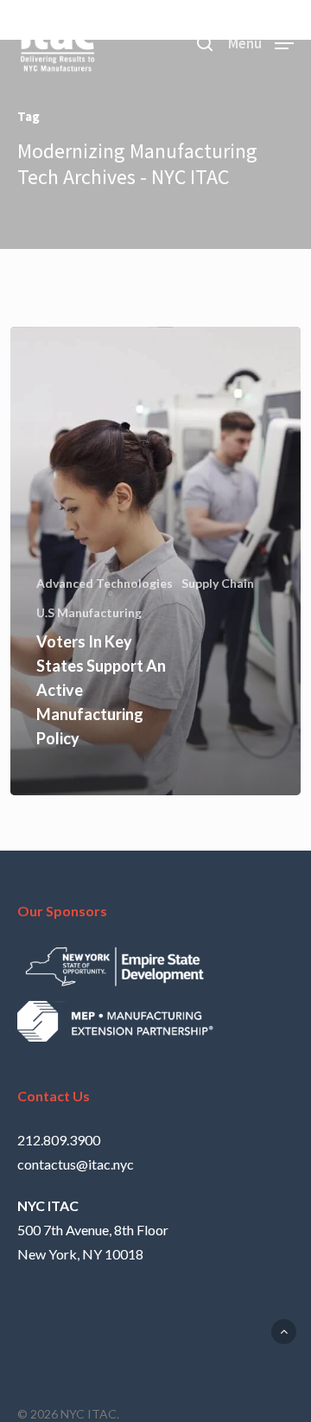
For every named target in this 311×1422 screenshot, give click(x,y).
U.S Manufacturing (89, 612)
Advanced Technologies (104, 583)
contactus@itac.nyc (75, 1164)
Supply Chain (217, 583)
